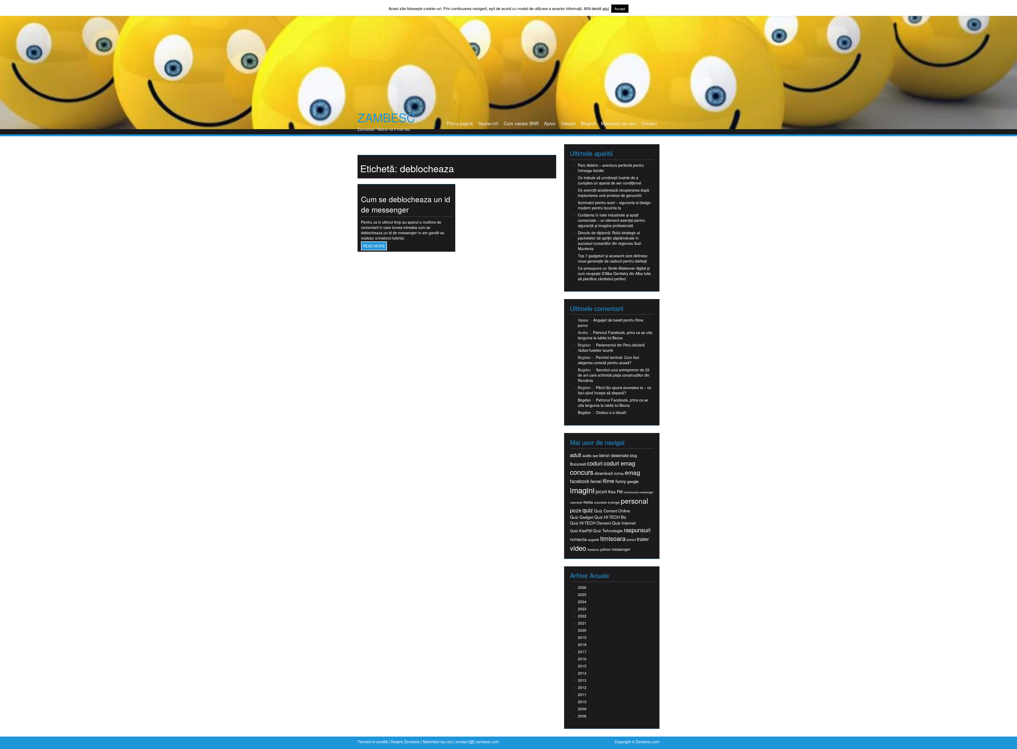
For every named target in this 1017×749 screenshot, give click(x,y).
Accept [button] (619, 8)
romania (578, 539)
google (633, 481)
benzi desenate (614, 455)
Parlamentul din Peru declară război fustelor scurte (611, 347)
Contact (649, 123)
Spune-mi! (488, 123)
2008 (582, 716)
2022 (582, 616)
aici (606, 8)
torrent (631, 540)
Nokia (588, 502)
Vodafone (593, 550)
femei (596, 481)
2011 (582, 694)
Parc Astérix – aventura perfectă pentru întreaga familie (611, 168)
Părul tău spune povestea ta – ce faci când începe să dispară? (614, 390)
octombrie (600, 502)
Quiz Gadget (581, 517)
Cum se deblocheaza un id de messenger (405, 204)
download (604, 473)
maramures (631, 492)
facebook (579, 481)
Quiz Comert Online (612, 510)
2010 (582, 701)
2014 (582, 673)
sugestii (593, 539)
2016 (582, 658)
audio (587, 455)
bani (595, 456)
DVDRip (619, 474)
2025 (582, 594)
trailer (643, 539)
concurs (582, 472)
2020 (582, 630)
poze (575, 510)
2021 (582, 623)
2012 (582, 687)
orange (614, 502)
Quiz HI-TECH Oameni (590, 523)
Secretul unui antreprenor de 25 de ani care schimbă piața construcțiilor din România (613, 375)
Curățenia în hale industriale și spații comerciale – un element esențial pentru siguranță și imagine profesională (611, 220)
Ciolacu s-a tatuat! (611, 412)
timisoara (613, 538)
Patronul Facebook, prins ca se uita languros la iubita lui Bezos (615, 335)
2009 (582, 708)
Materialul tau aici (618, 123)
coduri (595, 463)
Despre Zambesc (405, 741)
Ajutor (550, 123)
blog (633, 455)
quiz (587, 510)
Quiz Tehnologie (608, 530)
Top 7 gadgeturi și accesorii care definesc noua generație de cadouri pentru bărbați (613, 258)
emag (632, 472)
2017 (582, 651)
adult (575, 455)
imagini (582, 490)
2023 (582, 608)
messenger (646, 492)
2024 (582, 601)
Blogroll (588, 123)
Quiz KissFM (581, 530)
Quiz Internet (624, 523)
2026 (582, 587)
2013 (582, 680)
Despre (568, 123)
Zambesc (386, 117)
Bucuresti (578, 464)
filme (608, 481)
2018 (582, 644)
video (578, 548)
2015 (582, 666)
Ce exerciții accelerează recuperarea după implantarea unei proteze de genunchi (613, 192)
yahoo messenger (615, 549)
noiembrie (576, 502)
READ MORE (374, 246)
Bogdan (584, 400)
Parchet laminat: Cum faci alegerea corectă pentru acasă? (608, 360)
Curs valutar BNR (521, 123)
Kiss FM (615, 491)
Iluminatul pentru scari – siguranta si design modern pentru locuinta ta (614, 205)
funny (620, 481)
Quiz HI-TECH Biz (610, 517)
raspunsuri (637, 530)
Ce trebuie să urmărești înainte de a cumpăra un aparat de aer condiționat (609, 180)
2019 (582, 637)
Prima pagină (460, 123)
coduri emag (619, 463)
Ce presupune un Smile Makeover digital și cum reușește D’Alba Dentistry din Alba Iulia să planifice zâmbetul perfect (614, 273)
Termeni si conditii (373, 741)
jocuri (601, 491)
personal (634, 501)
